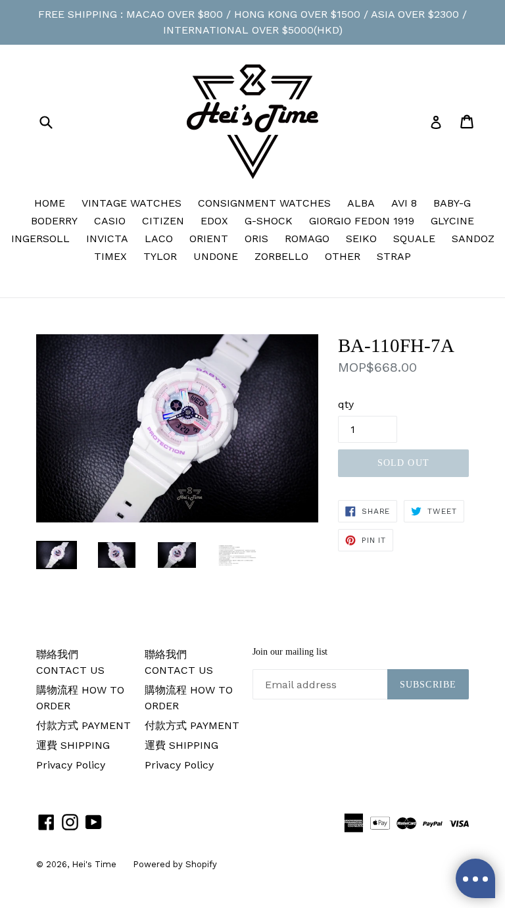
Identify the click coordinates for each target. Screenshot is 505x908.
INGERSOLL (40, 238)
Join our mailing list (289, 652)
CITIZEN (163, 220)
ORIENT (208, 238)
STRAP (394, 256)
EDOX (214, 220)
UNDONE (215, 256)
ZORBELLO (281, 256)
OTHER (342, 256)
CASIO (110, 220)
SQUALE (414, 238)
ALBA (361, 203)
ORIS (256, 238)
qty (346, 404)
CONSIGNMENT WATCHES (264, 203)
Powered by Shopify (175, 864)
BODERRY (54, 220)
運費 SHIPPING (73, 745)
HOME (49, 203)
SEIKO (361, 238)
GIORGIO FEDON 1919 (361, 220)
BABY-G (452, 203)
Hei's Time (94, 864)
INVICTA (107, 238)
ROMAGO (307, 238)
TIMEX (110, 256)
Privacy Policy (70, 765)
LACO (159, 238)
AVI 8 (404, 203)
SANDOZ (473, 238)
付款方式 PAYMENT (83, 725)
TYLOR (160, 256)
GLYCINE (452, 220)
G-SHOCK (269, 220)
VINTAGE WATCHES (131, 203)
